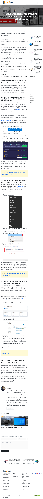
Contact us (15, 474)
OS (30, 94)
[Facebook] (32, 473)
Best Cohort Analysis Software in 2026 (38, 59)
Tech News (32, 98)
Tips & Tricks (32, 100)
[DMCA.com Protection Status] (37, 495)
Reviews (31, 96)
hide (10, 61)
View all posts (10, 408)
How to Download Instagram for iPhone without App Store (38, 51)
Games (31, 88)
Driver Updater (32, 82)
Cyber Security (32, 80)
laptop (31, 92)
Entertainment (32, 84)
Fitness (31, 86)
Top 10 (31, 102)
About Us (15, 473)
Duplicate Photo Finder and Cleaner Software (26, 483)
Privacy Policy (15, 476)
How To (31, 90)
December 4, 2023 (20, 22)
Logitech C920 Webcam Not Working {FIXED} (11, 427)
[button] (13, 430)
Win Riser (18, 109)
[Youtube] (34, 474)
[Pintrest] (37, 473)
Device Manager (19, 186)
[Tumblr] (40, 474)
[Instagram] (39, 474)
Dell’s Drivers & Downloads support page (14, 302)
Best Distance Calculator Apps (37, 35)
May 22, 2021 (3, 429)
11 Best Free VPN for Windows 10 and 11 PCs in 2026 (38, 43)
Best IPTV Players (25, 489)
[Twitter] (35, 473)
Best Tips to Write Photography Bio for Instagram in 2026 (38, 68)
